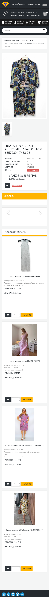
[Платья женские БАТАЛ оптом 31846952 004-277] (24, 509)
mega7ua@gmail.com (33, 15)
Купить (26, 315)
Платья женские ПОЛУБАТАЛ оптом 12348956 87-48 (24, 446)
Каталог (16, 40)
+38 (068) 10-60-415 (17, 15)
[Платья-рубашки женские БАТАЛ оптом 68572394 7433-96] (24, 86)
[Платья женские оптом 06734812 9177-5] (24, 340)
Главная (7, 40)
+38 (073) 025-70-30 (17, 12)
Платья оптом (27, 40)
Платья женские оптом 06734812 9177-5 (24, 361)
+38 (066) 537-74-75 (32, 12)
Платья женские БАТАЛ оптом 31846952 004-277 (24, 530)
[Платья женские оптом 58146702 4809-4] (24, 255)
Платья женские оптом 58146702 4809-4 (24, 277)
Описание (9, 196)
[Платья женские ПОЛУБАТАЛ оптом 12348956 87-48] (24, 424)
